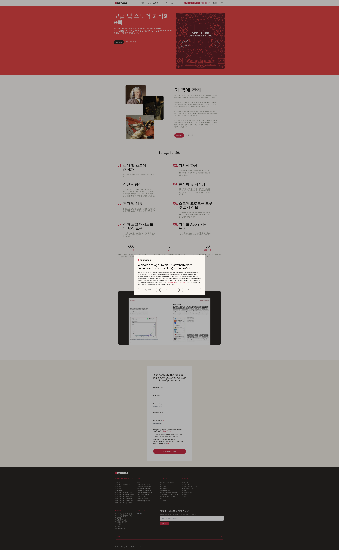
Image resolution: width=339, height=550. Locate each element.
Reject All (148, 290)
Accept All (191, 290)
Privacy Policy (182, 282)
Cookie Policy (172, 282)
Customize (169, 290)
